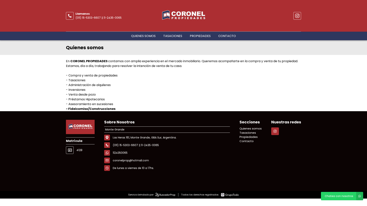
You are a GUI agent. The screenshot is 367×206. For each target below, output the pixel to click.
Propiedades (200, 36)
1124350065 (120, 153)
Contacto (227, 36)
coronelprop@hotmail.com (131, 160)
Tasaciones (172, 36)
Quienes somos (143, 36)
